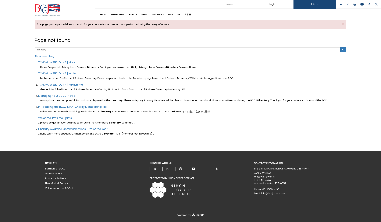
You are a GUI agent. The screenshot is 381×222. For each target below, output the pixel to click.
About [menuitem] (103, 14)
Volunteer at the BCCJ (58, 188)
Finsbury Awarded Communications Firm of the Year (73, 129)
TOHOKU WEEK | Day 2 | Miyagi (57, 62)
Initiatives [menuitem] (158, 14)
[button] (343, 23)
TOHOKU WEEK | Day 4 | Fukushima (60, 84)
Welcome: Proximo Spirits (55, 118)
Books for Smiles (54, 178)
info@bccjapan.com (273, 193)
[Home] (47, 10)
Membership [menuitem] (118, 14)
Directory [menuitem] (174, 14)
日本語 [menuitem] (188, 14)
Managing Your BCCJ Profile (56, 96)
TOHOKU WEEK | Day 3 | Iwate (57, 73)
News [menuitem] (145, 14)
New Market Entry (55, 183)
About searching (44, 56)
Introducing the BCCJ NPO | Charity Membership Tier (72, 107)
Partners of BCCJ (55, 168)
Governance (52, 173)
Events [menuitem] (133, 14)
